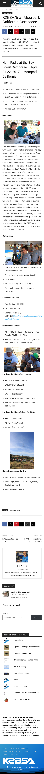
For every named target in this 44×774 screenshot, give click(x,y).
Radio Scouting (14, 9)
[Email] (21, 31)
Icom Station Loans (21, 673)
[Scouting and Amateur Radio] (19, 761)
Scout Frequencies (21, 686)
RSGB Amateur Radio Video (10, 540)
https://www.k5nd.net (22, 569)
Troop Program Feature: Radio (26, 660)
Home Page (18, 640)
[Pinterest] (16, 31)
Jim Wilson (8, 26)
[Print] (27, 31)
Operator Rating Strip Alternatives (27, 646)
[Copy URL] (33, 31)
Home (4, 9)
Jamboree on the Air (22, 699)
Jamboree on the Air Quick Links (26, 693)
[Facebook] (4, 31)
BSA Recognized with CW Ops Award (33, 540)
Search (5, 613)
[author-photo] (22, 562)
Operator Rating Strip (22, 653)
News (16, 679)
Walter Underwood (20, 592)
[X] (10, 31)
